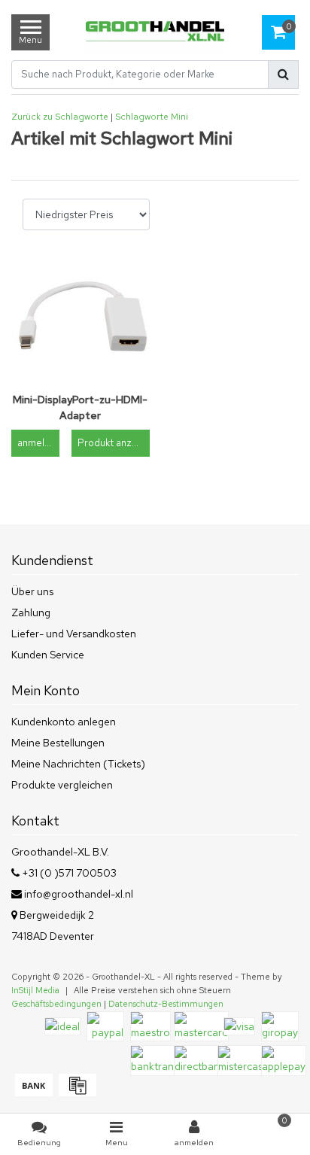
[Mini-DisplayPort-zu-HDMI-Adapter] (80, 317)
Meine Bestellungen (58, 742)
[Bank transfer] (33, 1092)
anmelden (38, 442)
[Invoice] (75, 1092)
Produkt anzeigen (113, 442)
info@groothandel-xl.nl (78, 894)
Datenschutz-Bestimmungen (165, 1003)
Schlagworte (142, 117)
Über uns (32, 591)
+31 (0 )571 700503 (68, 873)
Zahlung (30, 612)
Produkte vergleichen (62, 785)
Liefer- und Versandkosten (73, 633)
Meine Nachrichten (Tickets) (78, 764)
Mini (179, 117)
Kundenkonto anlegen (63, 721)
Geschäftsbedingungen (56, 1003)
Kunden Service (47, 654)
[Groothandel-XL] (155, 32)
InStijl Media (35, 990)
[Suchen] (283, 74)
